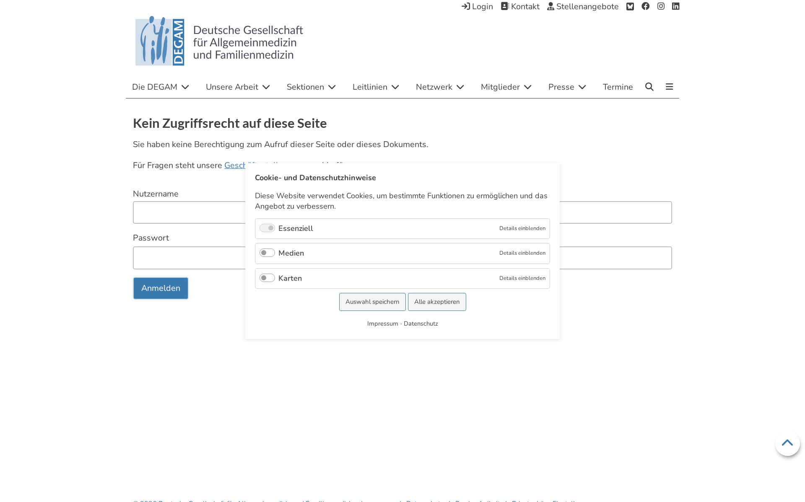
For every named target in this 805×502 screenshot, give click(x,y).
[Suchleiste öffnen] (649, 87)
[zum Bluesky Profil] (630, 6)
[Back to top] (787, 443)
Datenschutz (421, 323)
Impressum (382, 323)
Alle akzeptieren (437, 302)
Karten (290, 278)
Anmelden (160, 288)
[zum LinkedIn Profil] (675, 6)
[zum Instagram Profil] (661, 6)
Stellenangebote (586, 6)
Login (481, 6)
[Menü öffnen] (669, 87)
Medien (291, 253)
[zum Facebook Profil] (645, 6)
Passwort (151, 237)
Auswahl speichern (372, 302)
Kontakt (524, 6)
